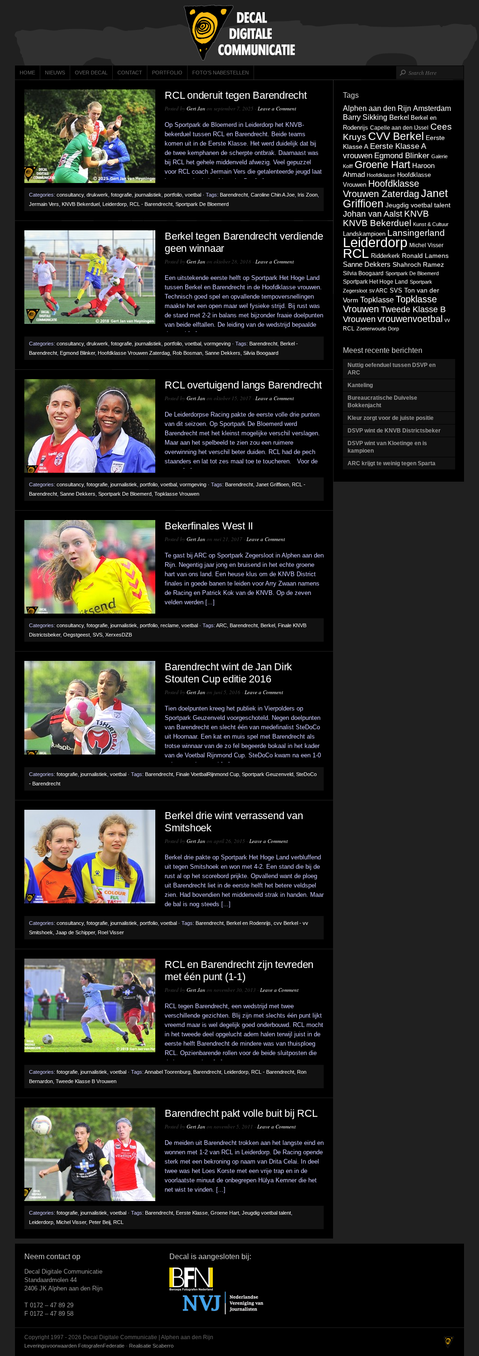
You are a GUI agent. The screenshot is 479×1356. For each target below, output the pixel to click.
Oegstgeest (76, 635)
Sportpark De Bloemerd (202, 204)
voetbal (193, 195)
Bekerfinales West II (209, 526)
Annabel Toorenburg (167, 1072)
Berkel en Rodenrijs (248, 923)
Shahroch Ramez (418, 264)
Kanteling (361, 385)
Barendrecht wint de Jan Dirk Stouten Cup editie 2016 (228, 673)
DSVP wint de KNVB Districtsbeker (394, 430)
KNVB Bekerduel (81, 204)
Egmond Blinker (77, 353)
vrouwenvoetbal (410, 319)
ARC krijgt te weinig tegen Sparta (391, 463)
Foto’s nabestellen (220, 72)
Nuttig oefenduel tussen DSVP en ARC (391, 369)
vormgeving (217, 343)
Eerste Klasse (192, 1213)
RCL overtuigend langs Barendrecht (243, 385)
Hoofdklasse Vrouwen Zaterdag (134, 353)
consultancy (70, 195)
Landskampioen (364, 233)
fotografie (121, 195)
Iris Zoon (308, 195)
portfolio (173, 195)
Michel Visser (71, 1222)
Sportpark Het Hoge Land (375, 282)
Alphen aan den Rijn (377, 108)
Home (27, 72)
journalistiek (148, 195)
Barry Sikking (365, 117)
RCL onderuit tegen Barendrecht (236, 95)
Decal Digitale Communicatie (239, 33)
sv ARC (378, 290)
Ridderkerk (385, 255)
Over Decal (91, 72)
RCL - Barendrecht (151, 204)
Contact (129, 72)
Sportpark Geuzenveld (267, 774)
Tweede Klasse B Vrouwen (86, 1081)
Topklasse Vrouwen (176, 494)
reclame (169, 625)
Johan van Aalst (372, 214)
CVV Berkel (396, 136)
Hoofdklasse (381, 175)
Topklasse (377, 300)
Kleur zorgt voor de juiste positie (391, 418)
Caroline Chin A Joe (273, 195)
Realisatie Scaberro (151, 1346)
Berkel (268, 625)
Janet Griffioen (272, 484)
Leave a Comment (277, 108)
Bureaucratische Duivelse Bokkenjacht (382, 402)
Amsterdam (432, 108)
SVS (97, 635)
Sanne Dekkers (222, 353)
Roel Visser (111, 932)
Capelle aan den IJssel (399, 128)
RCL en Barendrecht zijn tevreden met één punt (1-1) (239, 970)
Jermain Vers (44, 204)
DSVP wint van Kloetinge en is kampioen (387, 447)
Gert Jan (196, 108)
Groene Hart (224, 1213)
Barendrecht (234, 195)
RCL (118, 1222)
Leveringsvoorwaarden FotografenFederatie (74, 1346)
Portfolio (167, 72)
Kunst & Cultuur (431, 224)
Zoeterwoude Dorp (377, 328)
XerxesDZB (118, 635)
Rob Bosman (187, 353)
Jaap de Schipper (75, 932)
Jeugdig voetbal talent (266, 1213)
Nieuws (55, 72)
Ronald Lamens (425, 255)
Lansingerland (416, 232)
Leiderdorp (114, 204)
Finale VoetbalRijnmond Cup (207, 774)
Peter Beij (99, 1222)
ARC (221, 625)
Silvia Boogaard (260, 353)
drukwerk (97, 195)
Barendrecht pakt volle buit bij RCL (241, 1113)
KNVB (416, 214)
